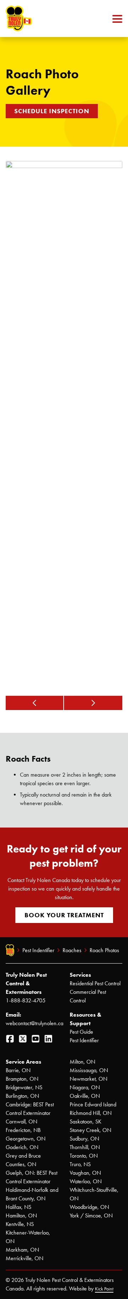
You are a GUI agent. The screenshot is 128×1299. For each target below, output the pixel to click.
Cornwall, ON (21, 1121)
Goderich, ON (22, 1147)
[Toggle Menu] (117, 18)
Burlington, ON (22, 1095)
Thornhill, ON (85, 1147)
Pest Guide (81, 1031)
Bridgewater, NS (24, 1087)
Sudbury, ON (84, 1138)
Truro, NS (80, 1164)
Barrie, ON (18, 1070)
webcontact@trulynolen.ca (34, 1023)
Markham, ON (22, 1249)
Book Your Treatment (64, 915)
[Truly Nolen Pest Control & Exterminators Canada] (36, 18)
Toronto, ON (84, 1155)
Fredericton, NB (23, 1130)
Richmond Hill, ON (91, 1113)
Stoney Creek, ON (90, 1130)
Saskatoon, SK (85, 1121)
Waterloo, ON (86, 1181)
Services (80, 974)
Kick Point (104, 1289)
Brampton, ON (22, 1078)
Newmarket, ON (88, 1078)
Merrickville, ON (24, 1258)
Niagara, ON (85, 1087)
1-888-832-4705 (26, 1000)
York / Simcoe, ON (91, 1215)
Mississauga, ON (89, 1070)
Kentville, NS (20, 1224)
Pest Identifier (84, 1040)
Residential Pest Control (95, 983)
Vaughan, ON (85, 1172)
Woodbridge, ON (89, 1207)
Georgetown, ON (26, 1138)
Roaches (72, 950)
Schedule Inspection (51, 111)
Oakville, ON (85, 1095)
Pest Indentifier (38, 950)
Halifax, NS (18, 1207)
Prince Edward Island (93, 1104)
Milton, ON (82, 1061)
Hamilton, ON (21, 1215)
